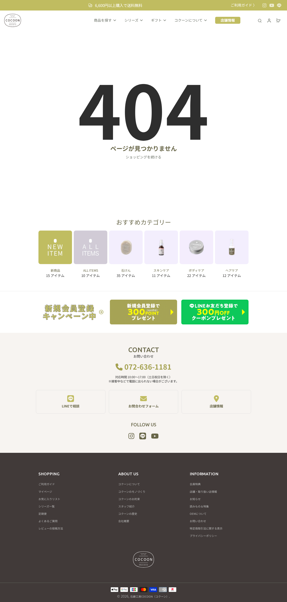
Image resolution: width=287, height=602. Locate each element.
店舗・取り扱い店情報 (203, 492)
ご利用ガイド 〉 (244, 5)
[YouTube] (271, 5)
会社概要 (123, 521)
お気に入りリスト (49, 499)
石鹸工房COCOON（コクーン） (149, 596)
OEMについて (198, 514)
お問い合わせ (198, 521)
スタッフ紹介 (126, 506)
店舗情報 (216, 405)
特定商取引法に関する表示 (206, 528)
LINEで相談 (70, 405)
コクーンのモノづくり (131, 492)
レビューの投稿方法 (50, 528)
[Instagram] (264, 5)
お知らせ (195, 499)
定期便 (42, 514)
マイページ (45, 492)
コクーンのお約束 (129, 499)
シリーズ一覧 (46, 506)
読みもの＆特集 (199, 506)
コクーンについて (129, 484)
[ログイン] (269, 20)
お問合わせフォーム (143, 405)
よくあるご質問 (48, 521)
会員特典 (195, 484)
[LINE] (279, 5)
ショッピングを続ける (143, 156)
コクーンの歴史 (127, 514)
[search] (259, 20)
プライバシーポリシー (203, 536)
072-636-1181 (147, 366)
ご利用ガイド (46, 484)
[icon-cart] (278, 20)
